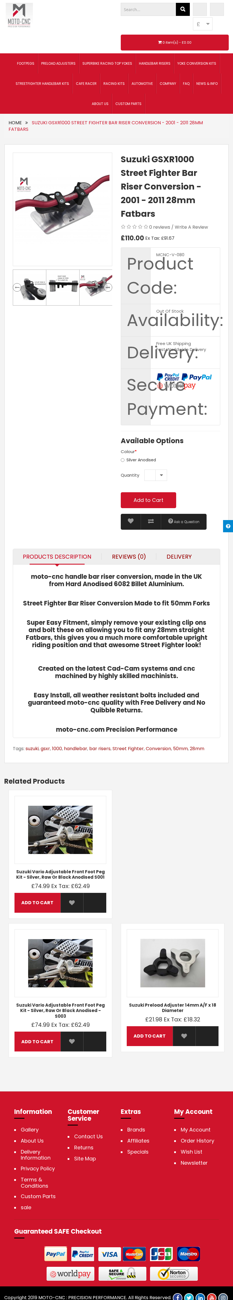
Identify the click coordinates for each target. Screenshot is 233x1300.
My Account (196, 1130)
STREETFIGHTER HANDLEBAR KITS (42, 83)
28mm (197, 748)
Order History (197, 1141)
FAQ (186, 83)
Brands (136, 1130)
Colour (128, 451)
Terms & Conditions (34, 1183)
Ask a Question (186, 521)
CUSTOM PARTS (128, 103)
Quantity (130, 475)
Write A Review (191, 227)
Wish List (191, 1152)
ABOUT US (100, 103)
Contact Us (88, 1136)
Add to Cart (148, 500)
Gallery (30, 1130)
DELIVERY (179, 557)
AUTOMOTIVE (142, 83)
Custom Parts (38, 1196)
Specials (138, 1152)
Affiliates (138, 1141)
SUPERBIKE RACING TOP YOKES (107, 63)
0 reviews (159, 227)
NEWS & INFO (207, 83)
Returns (83, 1148)
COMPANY (168, 83)
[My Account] (200, 9)
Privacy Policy (38, 1169)
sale (26, 1207)
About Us (32, 1141)
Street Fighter (128, 748)
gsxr (45, 748)
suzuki (32, 748)
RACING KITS (114, 83)
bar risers (100, 748)
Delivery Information (36, 1155)
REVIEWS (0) (129, 557)
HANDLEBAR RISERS (154, 63)
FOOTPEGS (25, 63)
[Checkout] (217, 9)
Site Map (85, 1159)
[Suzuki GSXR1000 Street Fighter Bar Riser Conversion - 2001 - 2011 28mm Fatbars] (62, 209)
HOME (15, 122)
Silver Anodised (141, 460)
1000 (57, 748)
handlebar (75, 748)
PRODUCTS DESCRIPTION (57, 557)
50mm (180, 748)
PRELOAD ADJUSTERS (58, 63)
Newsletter (194, 1163)
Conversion (158, 748)
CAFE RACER (86, 83)
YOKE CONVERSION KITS (196, 63)
